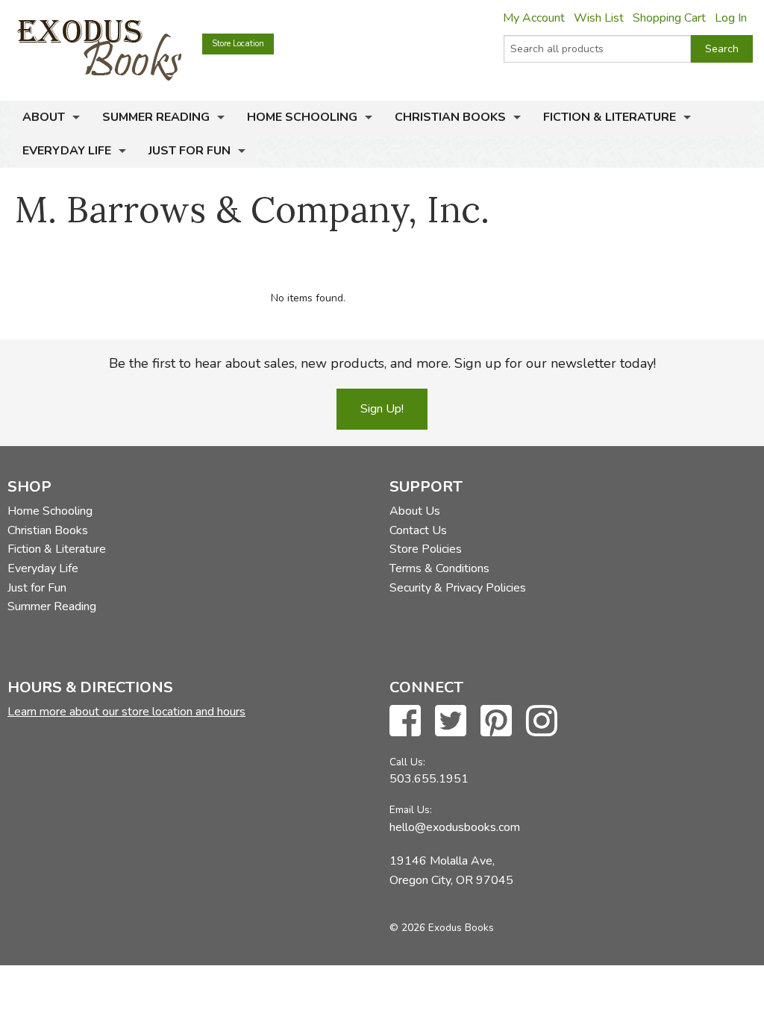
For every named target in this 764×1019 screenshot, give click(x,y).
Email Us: (410, 810)
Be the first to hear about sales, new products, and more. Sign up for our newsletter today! (382, 363)
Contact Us (418, 530)
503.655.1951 (429, 779)
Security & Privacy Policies (457, 588)
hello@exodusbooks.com (454, 827)
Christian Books (450, 117)
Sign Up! (382, 409)
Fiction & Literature (609, 117)
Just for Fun (189, 150)
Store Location (238, 43)
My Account (534, 18)
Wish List (599, 18)
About (43, 117)
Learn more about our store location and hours (126, 711)
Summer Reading (156, 117)
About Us (414, 511)
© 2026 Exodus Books (441, 928)
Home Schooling (302, 117)
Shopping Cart (669, 18)
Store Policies (425, 549)
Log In (731, 18)
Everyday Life (66, 150)
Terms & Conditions (439, 568)
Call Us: (407, 762)
